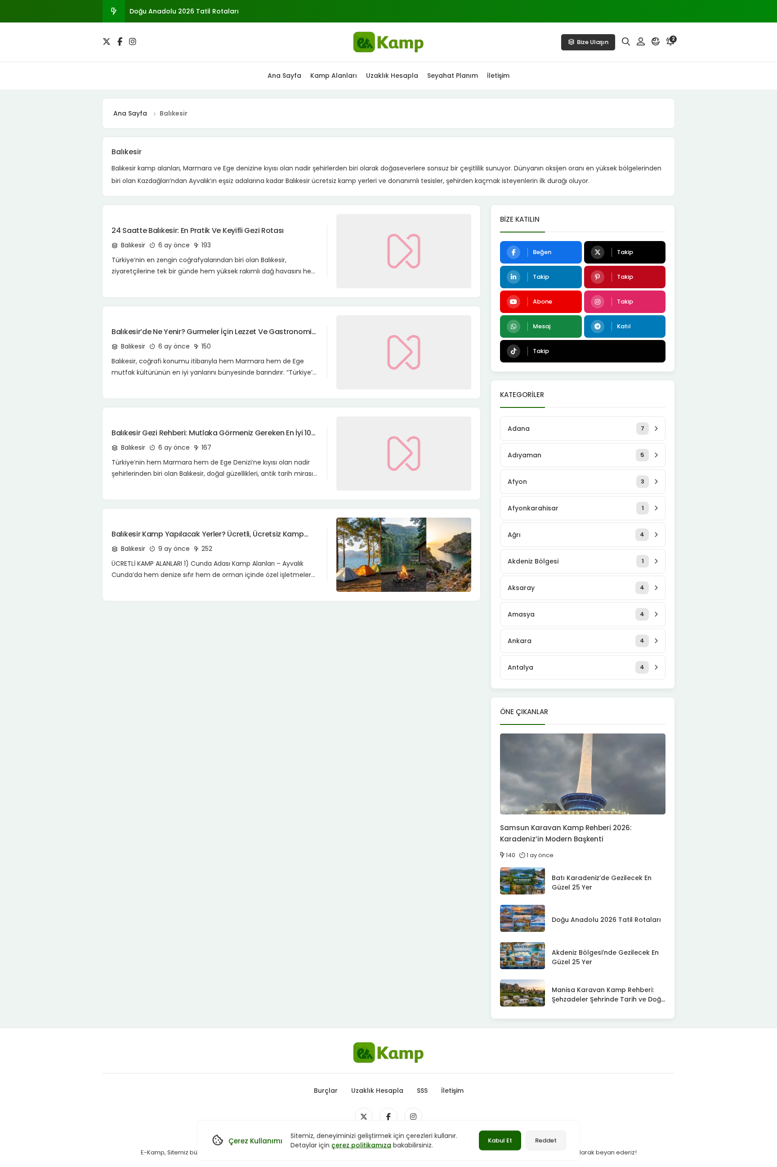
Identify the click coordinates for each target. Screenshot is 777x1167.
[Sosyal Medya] (107, 42)
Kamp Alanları (333, 75)
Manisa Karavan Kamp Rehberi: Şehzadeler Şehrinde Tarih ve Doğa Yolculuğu (608, 999)
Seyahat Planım (452, 75)
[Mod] (656, 42)
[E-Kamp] (388, 42)
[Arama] (626, 42)
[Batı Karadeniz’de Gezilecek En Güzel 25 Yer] (522, 880)
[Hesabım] (641, 42)
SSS (422, 1090)
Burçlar (326, 1090)
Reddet (546, 1140)
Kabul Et (500, 1140)
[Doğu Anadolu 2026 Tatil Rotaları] (522, 918)
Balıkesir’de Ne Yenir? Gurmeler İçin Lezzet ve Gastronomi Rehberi (212, 331)
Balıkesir (132, 245)
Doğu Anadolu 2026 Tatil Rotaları (606, 919)
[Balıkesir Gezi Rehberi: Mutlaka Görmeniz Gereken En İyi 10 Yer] (403, 453)
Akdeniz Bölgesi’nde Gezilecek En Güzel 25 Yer (204, 11)
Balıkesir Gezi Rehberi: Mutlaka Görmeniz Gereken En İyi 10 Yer (211, 433)
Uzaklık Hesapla (392, 75)
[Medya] (364, 1117)
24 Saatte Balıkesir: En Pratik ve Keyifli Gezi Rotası (198, 230)
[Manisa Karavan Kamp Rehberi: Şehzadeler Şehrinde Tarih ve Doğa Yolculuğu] (522, 992)
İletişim (498, 75)
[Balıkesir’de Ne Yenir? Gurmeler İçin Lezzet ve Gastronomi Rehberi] (403, 352)
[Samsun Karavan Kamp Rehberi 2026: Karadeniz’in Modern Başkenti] (582, 773)
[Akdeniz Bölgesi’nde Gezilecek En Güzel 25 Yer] (522, 955)
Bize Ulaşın (592, 42)
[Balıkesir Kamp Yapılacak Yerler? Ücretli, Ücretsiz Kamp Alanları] (403, 555)
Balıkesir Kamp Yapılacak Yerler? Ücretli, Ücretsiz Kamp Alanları (208, 534)
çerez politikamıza (361, 1144)
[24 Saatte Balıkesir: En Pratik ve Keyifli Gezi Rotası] (403, 251)
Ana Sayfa (284, 75)
